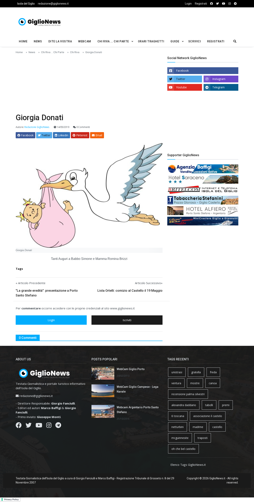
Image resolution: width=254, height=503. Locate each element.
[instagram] (229, 3)
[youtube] (223, 3)
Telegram (218, 87)
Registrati (201, 3)
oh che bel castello (183, 449)
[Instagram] (48, 426)
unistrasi (176, 372)
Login (188, 3)
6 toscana (177, 416)
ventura (176, 383)
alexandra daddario (183, 405)
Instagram (218, 79)
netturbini (177, 427)
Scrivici (194, 41)
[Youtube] (39, 426)
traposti (203, 438)
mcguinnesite (180, 438)
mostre (195, 383)
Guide (174, 41)
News (38, 41)
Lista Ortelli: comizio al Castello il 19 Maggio (130, 290)
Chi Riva (74, 52)
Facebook (182, 70)
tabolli (209, 405)
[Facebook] (19, 426)
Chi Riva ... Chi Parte (113, 41)
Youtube (181, 87)
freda (213, 372)
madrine (198, 427)
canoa (213, 383)
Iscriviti (127, 320)
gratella (196, 372)
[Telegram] (58, 426)
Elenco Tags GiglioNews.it (188, 465)
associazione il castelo (207, 416)
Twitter (180, 79)
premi (225, 405)
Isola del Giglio (26, 3)
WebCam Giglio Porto (131, 369)
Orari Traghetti (151, 41)
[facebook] (212, 3)
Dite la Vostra (60, 41)
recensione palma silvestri (188, 394)
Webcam (84, 41)
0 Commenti (83, 127)
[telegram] (235, 3)
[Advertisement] (165, 21)
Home (23, 41)
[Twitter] (29, 426)
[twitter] (217, 3)
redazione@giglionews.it (53, 3)
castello (217, 427)
